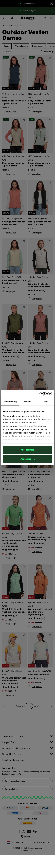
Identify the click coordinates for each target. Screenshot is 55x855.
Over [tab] (45, 401)
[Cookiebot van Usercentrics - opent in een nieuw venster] (39, 394)
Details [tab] (27, 401)
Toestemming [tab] (10, 401)
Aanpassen (25, 459)
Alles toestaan (28, 449)
